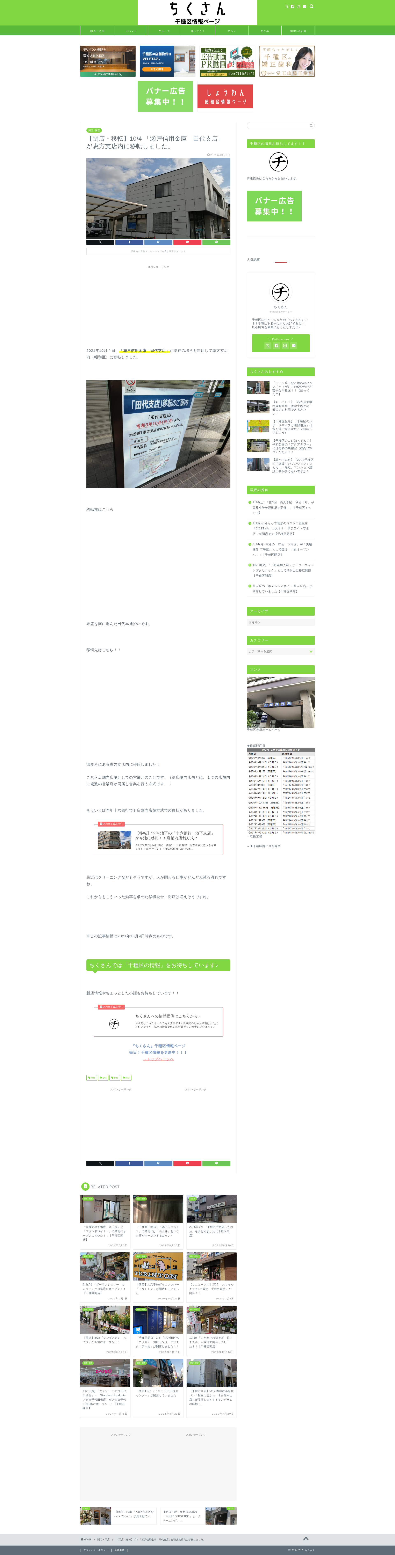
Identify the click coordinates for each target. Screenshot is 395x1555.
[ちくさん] (197, 24)
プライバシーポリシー (96, 1550)
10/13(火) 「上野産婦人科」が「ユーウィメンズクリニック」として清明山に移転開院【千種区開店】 (283, 570)
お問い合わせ (298, 30)
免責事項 (119, 1550)
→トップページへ (158, 1059)
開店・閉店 (97, 30)
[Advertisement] (158, 299)
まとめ (265, 30)
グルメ (232, 30)
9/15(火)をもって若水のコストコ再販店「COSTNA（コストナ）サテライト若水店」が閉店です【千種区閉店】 (281, 528)
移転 (104, 1078)
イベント (131, 30)
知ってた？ (198, 30)
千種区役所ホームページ (264, 729)
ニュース (164, 30)
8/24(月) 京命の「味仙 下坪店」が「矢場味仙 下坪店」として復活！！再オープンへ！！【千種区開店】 (282, 549)
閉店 (127, 1078)
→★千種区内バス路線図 (264, 846)
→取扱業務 (254, 836)
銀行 (115, 1078)
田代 (92, 1078)
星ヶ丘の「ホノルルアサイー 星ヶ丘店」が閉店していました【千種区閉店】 (282, 589)
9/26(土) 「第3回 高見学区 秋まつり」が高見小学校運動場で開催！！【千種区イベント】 (283, 507)
